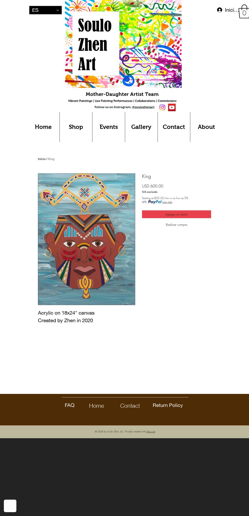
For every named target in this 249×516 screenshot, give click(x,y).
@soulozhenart (143, 107)
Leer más (167, 202)
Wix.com (150, 431)
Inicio (42, 159)
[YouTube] (172, 107)
